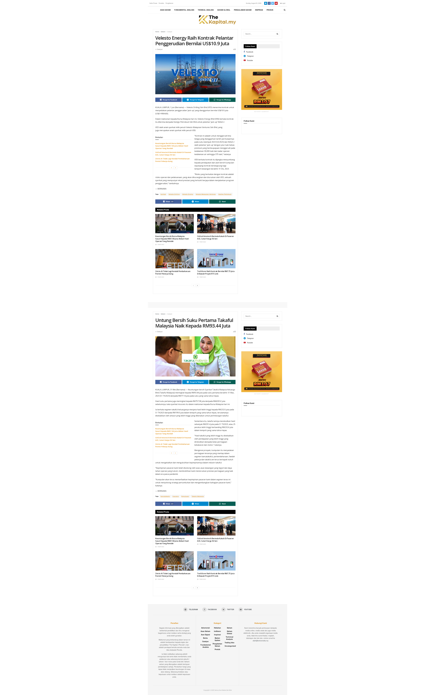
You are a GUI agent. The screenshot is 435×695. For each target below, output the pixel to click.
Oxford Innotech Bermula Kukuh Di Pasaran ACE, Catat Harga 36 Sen (215, 237)
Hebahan (217, 628)
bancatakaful (165, 496)
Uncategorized (230, 646)
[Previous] (171, 167)
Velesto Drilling (174, 194)
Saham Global (223, 10)
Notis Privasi (153, 3)
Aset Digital (205, 634)
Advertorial (205, 628)
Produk (270, 10)
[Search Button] (277, 34)
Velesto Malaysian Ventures (206, 194)
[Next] (175, 167)
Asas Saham (165, 10)
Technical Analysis (229, 638)
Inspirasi (259, 10)
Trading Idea (229, 642)
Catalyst (169, 32)
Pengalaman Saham (242, 10)
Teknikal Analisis (206, 10)
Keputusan (185, 496)
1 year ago (160, 244)
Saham (163, 32)
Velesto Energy (187, 194)
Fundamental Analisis (184, 10)
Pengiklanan (169, 3)
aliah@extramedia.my (260, 640)
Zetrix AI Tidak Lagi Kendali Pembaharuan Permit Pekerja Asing (172, 272)
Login (283, 3)
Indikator (217, 631)
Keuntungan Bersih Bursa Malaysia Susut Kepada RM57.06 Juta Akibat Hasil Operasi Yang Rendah (171, 146)
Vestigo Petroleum (224, 194)
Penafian (161, 3)
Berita (205, 638)
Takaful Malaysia (198, 496)
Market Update (217, 639)
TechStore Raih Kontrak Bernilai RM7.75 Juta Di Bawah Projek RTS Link (215, 272)
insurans (176, 496)
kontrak (163, 194)
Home (157, 32)
